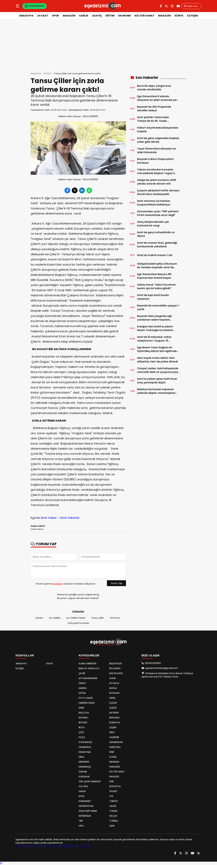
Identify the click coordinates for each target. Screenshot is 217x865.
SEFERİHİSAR (85, 815)
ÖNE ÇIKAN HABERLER (90, 781)
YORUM (113, 811)
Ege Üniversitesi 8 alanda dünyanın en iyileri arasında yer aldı (157, 98)
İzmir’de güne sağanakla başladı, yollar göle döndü (158, 140)
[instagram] (172, 6)
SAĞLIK (83, 15)
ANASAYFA (26, 15)
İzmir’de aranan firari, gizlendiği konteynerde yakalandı (157, 244)
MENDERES (84, 761)
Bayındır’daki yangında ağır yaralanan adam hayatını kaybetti (154, 318)
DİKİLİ (112, 732)
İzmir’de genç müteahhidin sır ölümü (156, 234)
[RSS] (198, 853)
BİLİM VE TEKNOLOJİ (89, 668)
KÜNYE (179, 15)
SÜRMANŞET (85, 801)
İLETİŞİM (192, 15)
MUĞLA (113, 688)
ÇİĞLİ (81, 732)
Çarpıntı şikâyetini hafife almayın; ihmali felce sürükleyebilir (158, 192)
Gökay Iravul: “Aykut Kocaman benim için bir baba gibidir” (156, 286)
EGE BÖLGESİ (116, 673)
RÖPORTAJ (115, 786)
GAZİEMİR (114, 737)
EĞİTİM (110, 15)
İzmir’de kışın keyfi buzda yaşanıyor (153, 296)
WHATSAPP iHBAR (88, 811)
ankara (39, 617)
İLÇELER (113, 702)
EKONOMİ (124, 15)
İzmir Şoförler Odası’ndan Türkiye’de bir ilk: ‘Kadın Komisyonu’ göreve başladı (154, 119)
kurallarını (57, 583)
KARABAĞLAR (116, 742)
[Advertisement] (108, 43)
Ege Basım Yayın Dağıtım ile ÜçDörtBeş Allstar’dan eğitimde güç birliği (157, 349)
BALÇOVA (84, 712)
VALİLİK (112, 806)
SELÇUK (113, 815)
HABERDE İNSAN (87, 702)
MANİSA (83, 688)
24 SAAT (42, 15)
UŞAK (112, 825)
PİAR (111, 781)
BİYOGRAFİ (114, 668)
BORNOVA (114, 722)
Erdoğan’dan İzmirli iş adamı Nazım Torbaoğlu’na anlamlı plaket (155, 328)
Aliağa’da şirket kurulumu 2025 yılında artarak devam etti (156, 181)
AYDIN (112, 678)
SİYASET (47, 73)
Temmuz (115, 617)
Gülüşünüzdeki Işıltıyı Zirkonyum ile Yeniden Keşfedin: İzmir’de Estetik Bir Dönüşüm (157, 265)
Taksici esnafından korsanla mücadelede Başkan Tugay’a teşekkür (156, 171)
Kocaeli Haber (68, 846)
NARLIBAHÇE (85, 766)
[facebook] (161, 6)
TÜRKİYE (113, 801)
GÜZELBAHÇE (85, 742)
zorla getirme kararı (78, 623)
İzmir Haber (49, 518)
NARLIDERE (114, 766)
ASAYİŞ (97, 15)
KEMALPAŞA (85, 752)
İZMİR (81, 707)
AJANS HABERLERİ (87, 663)
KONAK (113, 756)
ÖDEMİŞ (83, 771)
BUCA (82, 727)
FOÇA (82, 737)
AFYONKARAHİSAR (88, 678)
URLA (81, 825)
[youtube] (178, 6)
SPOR (55, 15)
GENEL (112, 697)
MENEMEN (114, 761)
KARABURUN (85, 747)
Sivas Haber (37, 846)
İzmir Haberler (70, 518)
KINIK (111, 752)
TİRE (81, 820)
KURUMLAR (84, 776)
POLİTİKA (83, 786)
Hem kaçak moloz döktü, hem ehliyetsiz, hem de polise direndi (157, 359)
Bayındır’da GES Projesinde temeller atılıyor (154, 108)
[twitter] (166, 6)
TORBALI (113, 820)
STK (111, 796)
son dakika (54, 617)
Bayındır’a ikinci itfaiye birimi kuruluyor (155, 160)
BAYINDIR (114, 712)
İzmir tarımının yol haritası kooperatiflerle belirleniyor (153, 202)
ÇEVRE (82, 673)
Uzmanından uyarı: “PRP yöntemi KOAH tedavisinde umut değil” (157, 213)
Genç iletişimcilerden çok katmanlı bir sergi (153, 223)
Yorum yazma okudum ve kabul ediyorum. (65, 583)
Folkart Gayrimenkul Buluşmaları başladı (157, 129)
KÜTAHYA (114, 683)
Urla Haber (84, 846)
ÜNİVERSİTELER (86, 806)
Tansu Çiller (97, 617)
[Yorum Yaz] (1, 863)
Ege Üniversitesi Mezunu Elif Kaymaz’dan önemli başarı (154, 276)
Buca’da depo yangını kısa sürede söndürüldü (154, 87)
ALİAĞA (113, 707)
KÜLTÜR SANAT (144, 15)
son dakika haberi (75, 617)
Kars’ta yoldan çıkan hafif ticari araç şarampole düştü (157, 380)
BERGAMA (114, 717)
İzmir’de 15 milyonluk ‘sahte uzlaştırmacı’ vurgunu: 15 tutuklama (154, 338)
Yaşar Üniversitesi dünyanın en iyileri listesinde (156, 150)
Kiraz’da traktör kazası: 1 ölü (154, 255)
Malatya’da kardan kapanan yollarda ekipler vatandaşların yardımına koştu (156, 391)
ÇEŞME (112, 727)
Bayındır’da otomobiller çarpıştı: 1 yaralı (158, 307)
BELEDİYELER (115, 663)
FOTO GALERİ (86, 697)
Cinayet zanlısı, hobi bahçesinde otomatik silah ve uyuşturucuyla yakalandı (157, 370)
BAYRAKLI (83, 717)
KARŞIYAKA (115, 747)
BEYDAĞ (83, 722)
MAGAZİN (69, 15)
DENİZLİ (82, 683)
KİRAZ (81, 756)
